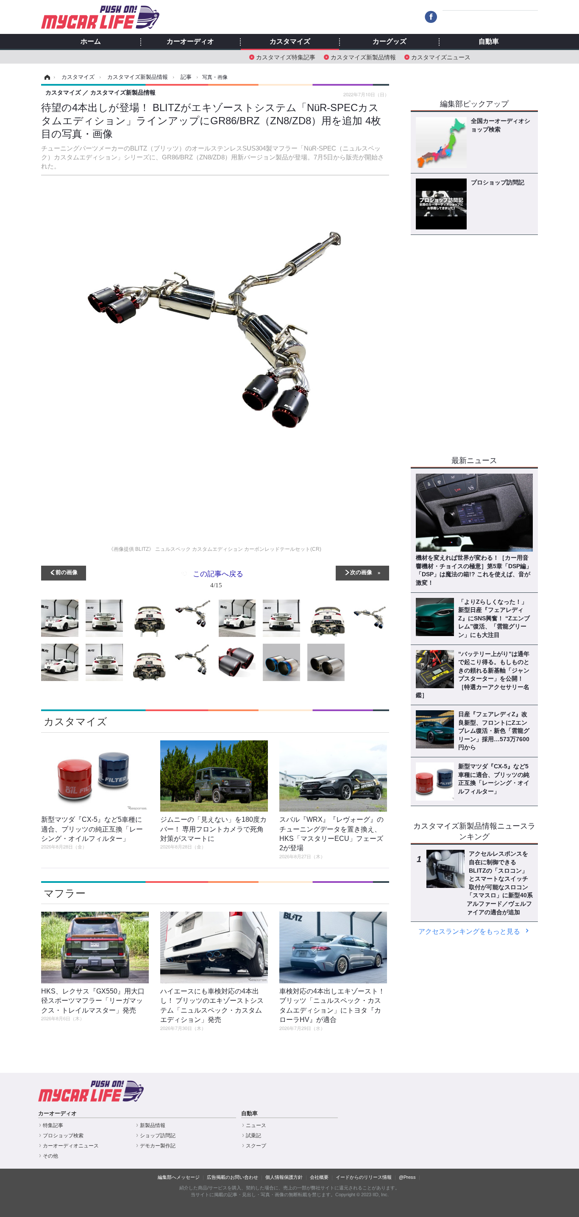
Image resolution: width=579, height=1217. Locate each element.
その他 (50, 1156)
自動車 (489, 41)
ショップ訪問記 (157, 1136)
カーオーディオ (190, 41)
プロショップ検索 (63, 1136)
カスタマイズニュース (440, 56)
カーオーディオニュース (71, 1146)
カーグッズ (389, 41)
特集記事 (53, 1125)
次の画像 (361, 572)
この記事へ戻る (218, 578)
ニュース (256, 1125)
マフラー (65, 893)
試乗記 (253, 1136)
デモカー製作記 (157, 1146)
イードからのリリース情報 (364, 1177)
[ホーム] (46, 77)
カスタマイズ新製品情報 (363, 56)
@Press (407, 1177)
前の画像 (67, 572)
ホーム (91, 41)
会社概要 (319, 1177)
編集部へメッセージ (179, 1177)
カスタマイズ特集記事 (285, 56)
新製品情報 (152, 1125)
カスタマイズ (290, 41)
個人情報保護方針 (284, 1177)
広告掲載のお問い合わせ (232, 1177)
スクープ (256, 1146)
